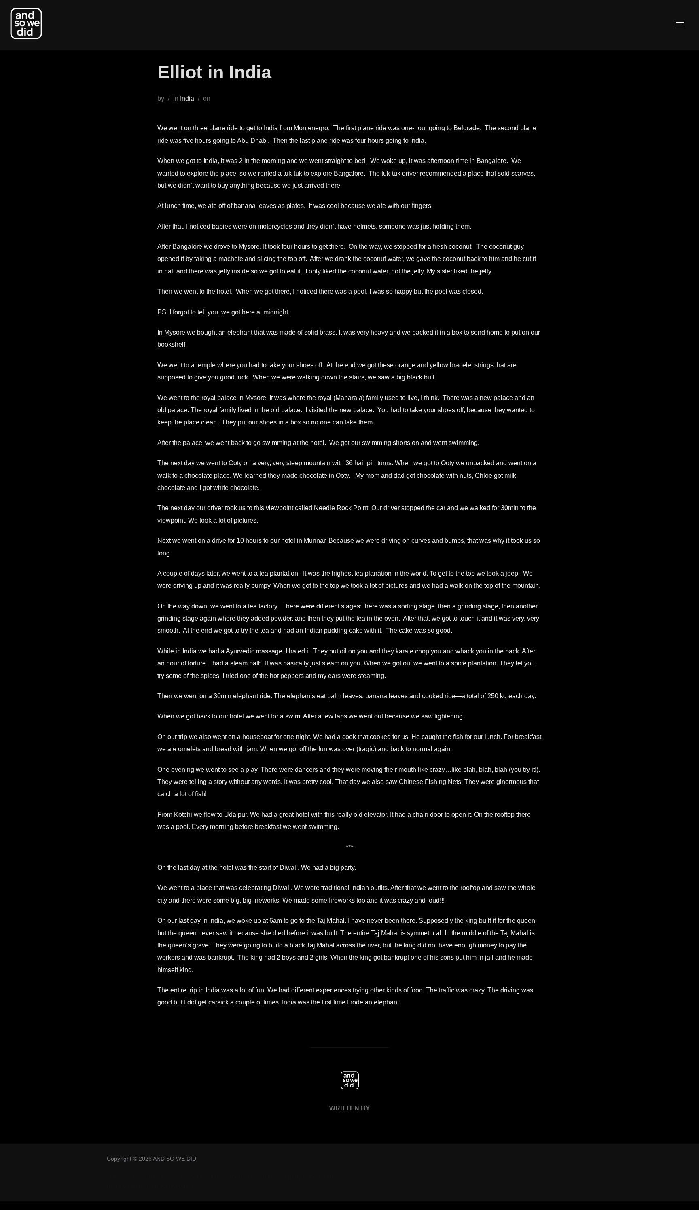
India (187, 98)
